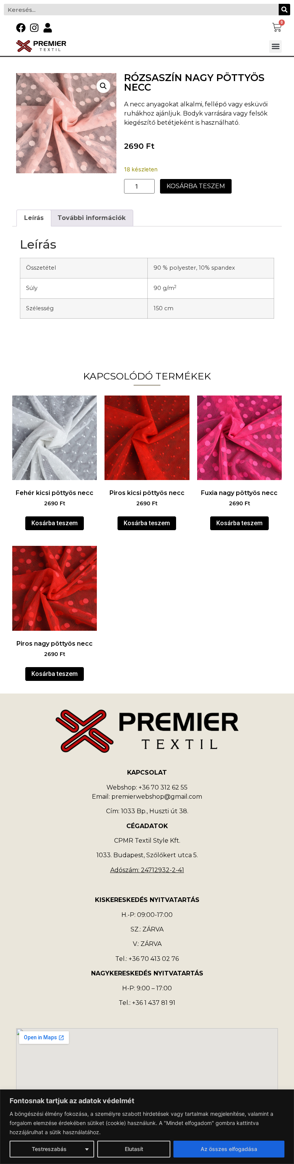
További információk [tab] (91, 217)
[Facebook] (21, 28)
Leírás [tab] (34, 217)
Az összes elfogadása (229, 1149)
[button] (275, 46)
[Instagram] (34, 28)
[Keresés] (284, 9)
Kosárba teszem (196, 186)
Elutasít (134, 1149)
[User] (47, 28)
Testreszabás (49, 1149)
